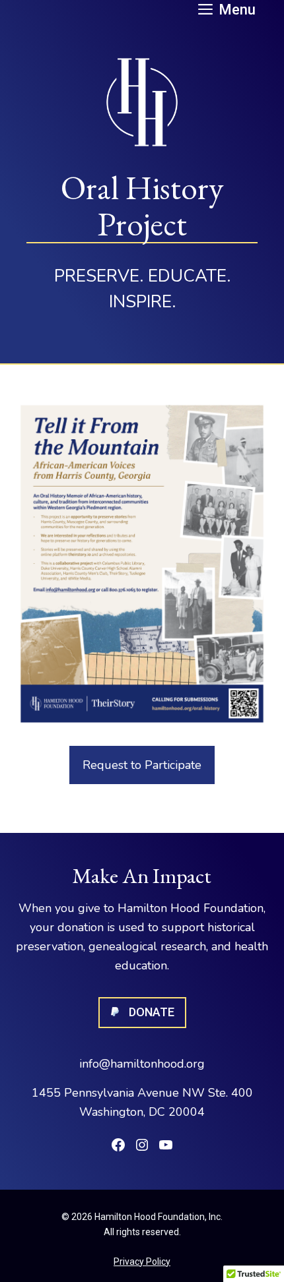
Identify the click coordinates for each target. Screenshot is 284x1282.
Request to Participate (142, 765)
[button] (227, 8)
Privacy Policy (142, 1261)
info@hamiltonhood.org (142, 1064)
